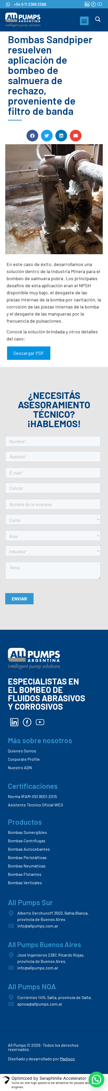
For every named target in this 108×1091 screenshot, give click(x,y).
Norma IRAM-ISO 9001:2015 (32, 796)
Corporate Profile (24, 759)
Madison (67, 1058)
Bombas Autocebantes (29, 848)
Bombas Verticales (25, 882)
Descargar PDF (28, 353)
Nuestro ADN (20, 767)
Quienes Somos (22, 750)
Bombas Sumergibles (27, 832)
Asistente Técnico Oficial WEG (35, 804)
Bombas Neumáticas (27, 865)
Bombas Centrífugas (26, 840)
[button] (84, 21)
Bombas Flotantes (24, 874)
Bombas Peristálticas (27, 857)
